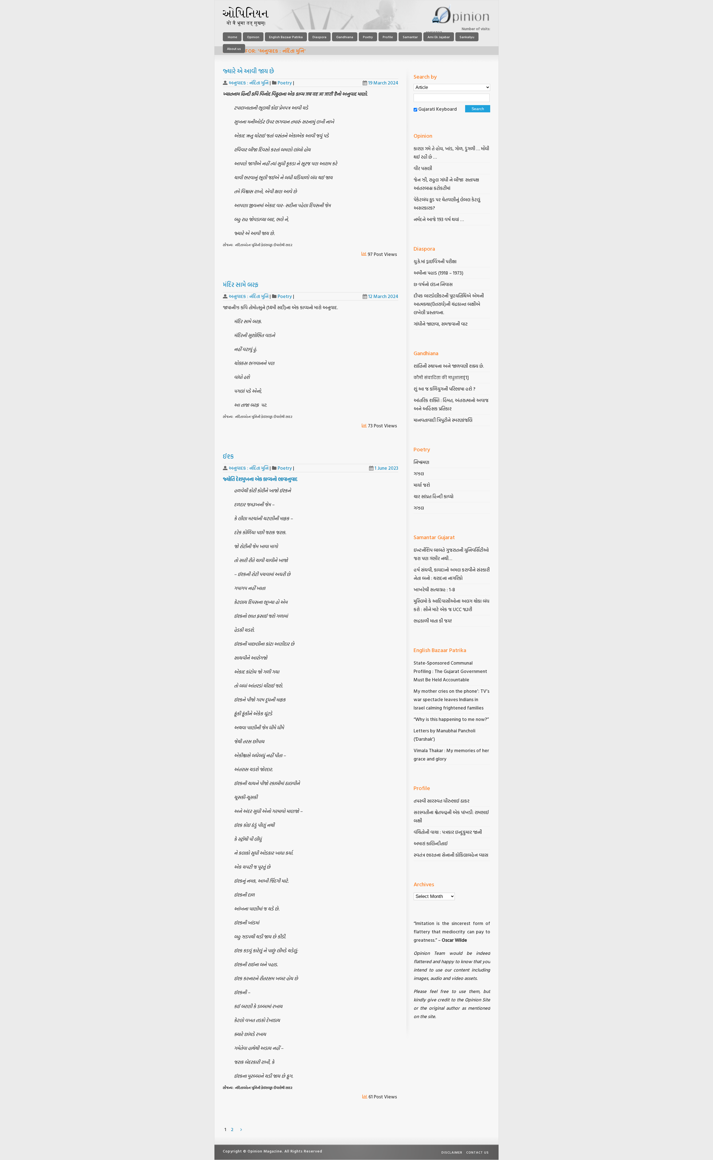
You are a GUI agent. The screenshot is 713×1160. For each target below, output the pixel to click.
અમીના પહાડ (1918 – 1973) (439, 272)
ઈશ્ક (228, 456)
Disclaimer (451, 1152)
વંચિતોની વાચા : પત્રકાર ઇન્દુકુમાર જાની (448, 832)
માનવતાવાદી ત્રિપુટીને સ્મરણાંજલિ (443, 419)
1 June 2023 (386, 467)
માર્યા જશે (422, 484)
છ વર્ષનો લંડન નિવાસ (433, 284)
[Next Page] (241, 1129)
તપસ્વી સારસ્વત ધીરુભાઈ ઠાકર (441, 800)
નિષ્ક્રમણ (421, 462)
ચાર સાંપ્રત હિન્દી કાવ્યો (433, 496)
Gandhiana (344, 36)
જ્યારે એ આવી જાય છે (248, 71)
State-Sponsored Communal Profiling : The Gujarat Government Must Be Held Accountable (450, 671)
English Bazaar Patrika (286, 36)
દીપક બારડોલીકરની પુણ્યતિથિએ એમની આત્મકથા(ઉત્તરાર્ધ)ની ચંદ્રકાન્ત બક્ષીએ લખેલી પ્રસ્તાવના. (449, 304)
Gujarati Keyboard (437, 108)
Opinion (253, 36)
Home (232, 36)
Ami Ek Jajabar (439, 36)
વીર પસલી (423, 168)
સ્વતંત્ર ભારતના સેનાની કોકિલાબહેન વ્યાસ (451, 854)
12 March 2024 (383, 296)
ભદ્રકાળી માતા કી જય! (433, 620)
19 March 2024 (383, 82)
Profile (388, 36)
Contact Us (477, 1152)
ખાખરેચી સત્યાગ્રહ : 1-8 (434, 589)
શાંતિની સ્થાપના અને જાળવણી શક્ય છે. (449, 365)
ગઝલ (419, 473)
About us (234, 48)
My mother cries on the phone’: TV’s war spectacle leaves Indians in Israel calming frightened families (451, 699)
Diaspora (319, 36)
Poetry (368, 36)
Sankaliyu (467, 36)
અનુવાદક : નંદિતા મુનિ (248, 82)
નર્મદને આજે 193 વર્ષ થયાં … (439, 219)
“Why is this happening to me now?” (452, 719)
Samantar (410, 36)
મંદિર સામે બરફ (240, 284)
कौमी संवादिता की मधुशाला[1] (441, 377)
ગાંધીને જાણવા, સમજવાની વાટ (441, 323)
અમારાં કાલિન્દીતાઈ (431, 843)
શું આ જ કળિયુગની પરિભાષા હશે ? (445, 388)
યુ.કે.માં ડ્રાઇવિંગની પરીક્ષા (435, 261)
